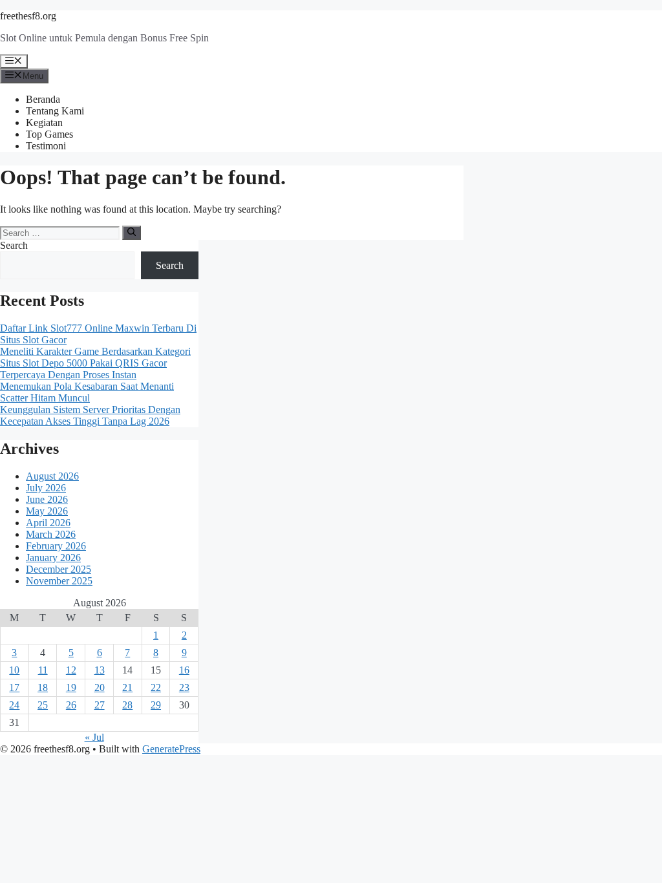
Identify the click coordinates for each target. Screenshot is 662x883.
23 (184, 687)
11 (43, 670)
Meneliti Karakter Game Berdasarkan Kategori (95, 351)
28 (127, 704)
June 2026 (47, 499)
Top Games (49, 134)
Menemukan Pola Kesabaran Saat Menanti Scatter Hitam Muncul (87, 392)
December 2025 (58, 569)
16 (184, 670)
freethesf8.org (28, 15)
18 (42, 687)
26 (71, 704)
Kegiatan (44, 122)
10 (14, 670)
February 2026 (56, 545)
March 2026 (51, 534)
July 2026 (46, 487)
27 (99, 704)
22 (156, 687)
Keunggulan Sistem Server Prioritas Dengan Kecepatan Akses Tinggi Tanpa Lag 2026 (90, 415)
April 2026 (48, 522)
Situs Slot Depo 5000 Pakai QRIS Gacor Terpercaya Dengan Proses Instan (83, 368)
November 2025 (59, 580)
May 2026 (47, 510)
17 (14, 687)
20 (99, 687)
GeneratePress (171, 748)
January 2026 (53, 557)
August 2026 (52, 476)
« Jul (94, 737)
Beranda (43, 99)
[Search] (131, 233)
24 (14, 704)
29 (156, 704)
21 (127, 687)
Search (14, 245)
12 (71, 670)
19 (71, 687)
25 (42, 704)
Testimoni (46, 145)
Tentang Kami (55, 110)
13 (99, 670)
